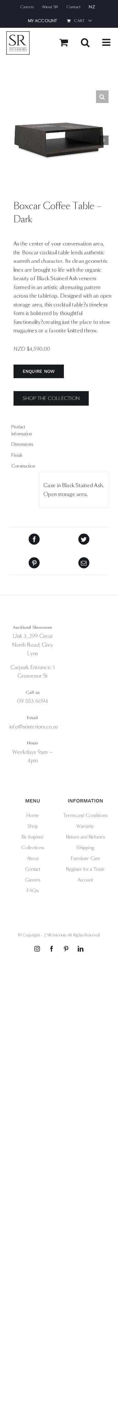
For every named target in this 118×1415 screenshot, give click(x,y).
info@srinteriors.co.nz (33, 726)
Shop (32, 826)
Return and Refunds (85, 837)
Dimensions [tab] (22, 444)
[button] (102, 96)
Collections (32, 847)
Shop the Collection (51, 398)
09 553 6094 (32, 701)
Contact (33, 869)
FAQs (33, 890)
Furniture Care (85, 858)
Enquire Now (39, 371)
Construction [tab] (23, 466)
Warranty (85, 826)
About (33, 858)
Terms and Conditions (85, 815)
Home (32, 815)
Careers (33, 880)
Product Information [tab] (21, 430)
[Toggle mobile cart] (63, 42)
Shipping (85, 847)
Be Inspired (33, 837)
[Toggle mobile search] (85, 42)
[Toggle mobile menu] (107, 42)
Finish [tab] (16, 455)
